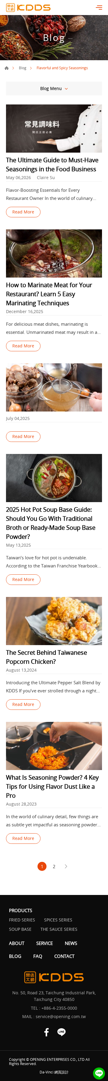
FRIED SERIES (22, 920)
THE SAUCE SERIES (58, 929)
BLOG (15, 956)
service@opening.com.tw (61, 1016)
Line (61, 1032)
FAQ (37, 956)
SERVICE (44, 943)
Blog (22, 67)
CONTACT (64, 956)
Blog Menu (51, 88)
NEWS (71, 943)
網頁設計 (61, 1072)
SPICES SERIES (58, 920)
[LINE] (99, 1073)
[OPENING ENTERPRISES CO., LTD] (28, 7)
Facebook (46, 1032)
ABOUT (16, 943)
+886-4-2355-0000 (59, 1008)
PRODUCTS (20, 910)
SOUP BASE (20, 929)
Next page (66, 866)
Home (6, 68)
